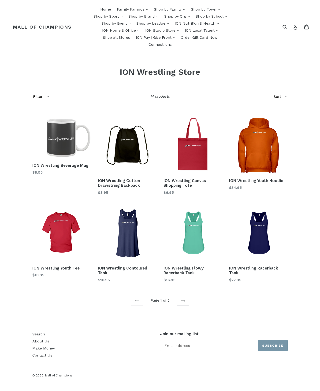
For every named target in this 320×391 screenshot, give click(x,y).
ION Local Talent (202, 30)
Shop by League (153, 23)
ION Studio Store (163, 30)
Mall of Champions (42, 27)
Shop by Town (206, 9)
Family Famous (133, 9)
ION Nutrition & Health (198, 23)
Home (105, 9)
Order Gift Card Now (199, 37)
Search (38, 334)
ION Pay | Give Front (156, 37)
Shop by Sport (109, 16)
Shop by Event (117, 23)
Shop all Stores (116, 37)
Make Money (43, 348)
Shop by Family (170, 9)
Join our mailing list (179, 333)
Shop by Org (178, 16)
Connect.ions (160, 44)
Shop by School (212, 16)
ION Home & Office (122, 30)
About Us (40, 341)
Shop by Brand (144, 16)
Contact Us (42, 355)
